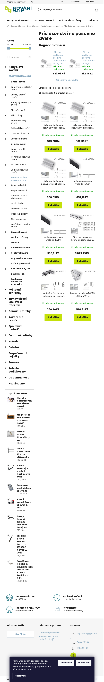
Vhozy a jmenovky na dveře (21, 103)
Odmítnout (66, 662)
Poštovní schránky (14, 291)
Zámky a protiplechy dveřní (21, 88)
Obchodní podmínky (16, 2)
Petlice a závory (19, 237)
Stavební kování (19, 76)
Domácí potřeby (19, 311)
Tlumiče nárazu (18, 219)
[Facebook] (73, 655)
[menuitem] (18, 20)
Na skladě (20, 57)
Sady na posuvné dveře (19, 171)
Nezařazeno (16, 383)
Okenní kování (19, 232)
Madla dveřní (17, 203)
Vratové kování (19, 252)
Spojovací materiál (15, 327)
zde (29, 669)
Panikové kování (19, 208)
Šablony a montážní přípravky (16, 281)
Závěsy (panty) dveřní (18, 96)
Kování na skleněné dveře (20, 225)
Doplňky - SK (17, 273)
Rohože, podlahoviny (17, 370)
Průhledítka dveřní (20, 128)
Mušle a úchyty (18, 164)
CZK (62, 2)
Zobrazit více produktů (67, 80)
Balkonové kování (21, 247)
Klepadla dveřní (19, 190)
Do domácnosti (18, 377)
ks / (20, 634)
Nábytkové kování (15, 68)
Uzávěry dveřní (18, 144)
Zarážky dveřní (18, 185)
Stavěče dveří (18, 110)
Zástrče (15, 242)
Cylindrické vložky (20, 133)
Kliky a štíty (16, 115)
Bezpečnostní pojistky (17, 354)
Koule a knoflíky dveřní (19, 150)
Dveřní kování (18, 81)
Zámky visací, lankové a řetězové (17, 302)
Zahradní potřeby (20, 335)
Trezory (13, 362)
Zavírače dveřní (19, 138)
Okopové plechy (19, 213)
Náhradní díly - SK (21, 268)
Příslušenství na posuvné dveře (19, 178)
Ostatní (13, 347)
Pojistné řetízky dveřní (18, 121)
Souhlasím (84, 662)
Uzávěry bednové (20, 263)
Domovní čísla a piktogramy (19, 197)
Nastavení (20, 675)
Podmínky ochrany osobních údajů (48, 638)
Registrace (89, 2)
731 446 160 (82, 648)
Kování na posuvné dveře (20, 158)
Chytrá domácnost (21, 258)
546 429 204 (83, 642)
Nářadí (13, 341)
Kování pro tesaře (15, 318)
